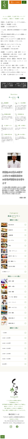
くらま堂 (12, 435)
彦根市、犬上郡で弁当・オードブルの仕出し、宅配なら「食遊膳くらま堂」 (7, 85)
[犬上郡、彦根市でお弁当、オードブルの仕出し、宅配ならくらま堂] (4, 5)
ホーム (4, 16)
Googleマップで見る (14, 419)
